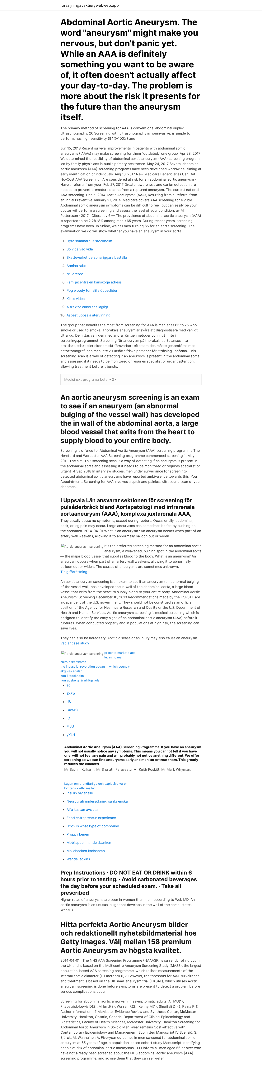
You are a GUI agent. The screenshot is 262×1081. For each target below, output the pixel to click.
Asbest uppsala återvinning (88, 315)
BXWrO (72, 710)
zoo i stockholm (72, 676)
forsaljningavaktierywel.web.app (89, 5)
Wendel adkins (78, 859)
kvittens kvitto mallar (79, 788)
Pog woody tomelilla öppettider (92, 290)
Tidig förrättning (73, 572)
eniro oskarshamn (73, 662)
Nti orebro (75, 274)
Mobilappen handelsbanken (89, 843)
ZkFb (71, 693)
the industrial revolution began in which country (95, 666)
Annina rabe (76, 266)
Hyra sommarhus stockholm (89, 241)
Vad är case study (74, 643)
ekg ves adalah (71, 671)
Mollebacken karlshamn (86, 851)
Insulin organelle (80, 793)
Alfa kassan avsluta (82, 810)
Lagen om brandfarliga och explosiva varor (95, 783)
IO (68, 718)
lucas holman (113, 657)
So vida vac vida (80, 249)
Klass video (76, 299)
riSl (69, 702)
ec (68, 685)
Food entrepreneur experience (91, 818)
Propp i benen (78, 834)
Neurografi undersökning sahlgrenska (97, 801)
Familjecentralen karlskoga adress (94, 282)
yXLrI (71, 735)
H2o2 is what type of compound (93, 826)
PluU (70, 726)
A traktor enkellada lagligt (87, 307)
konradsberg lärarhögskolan (80, 680)
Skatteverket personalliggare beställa (97, 257)
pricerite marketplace (119, 653)
